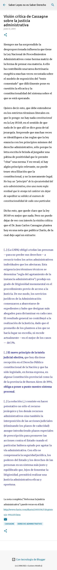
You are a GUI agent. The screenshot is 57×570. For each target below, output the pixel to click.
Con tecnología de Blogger (30, 559)
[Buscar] (53, 5)
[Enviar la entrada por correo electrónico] (5, 520)
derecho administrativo (30, 524)
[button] (5, 35)
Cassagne (9, 524)
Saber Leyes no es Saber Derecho (27, 5)
